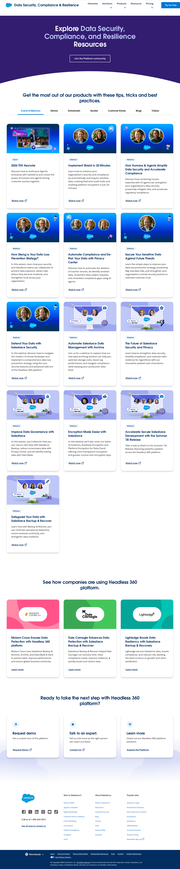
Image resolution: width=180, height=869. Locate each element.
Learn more (18, 669)
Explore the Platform (138, 749)
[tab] (31, 111)
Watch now (18, 200)
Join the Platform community (90, 58)
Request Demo (20, 749)
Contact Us (75, 749)
